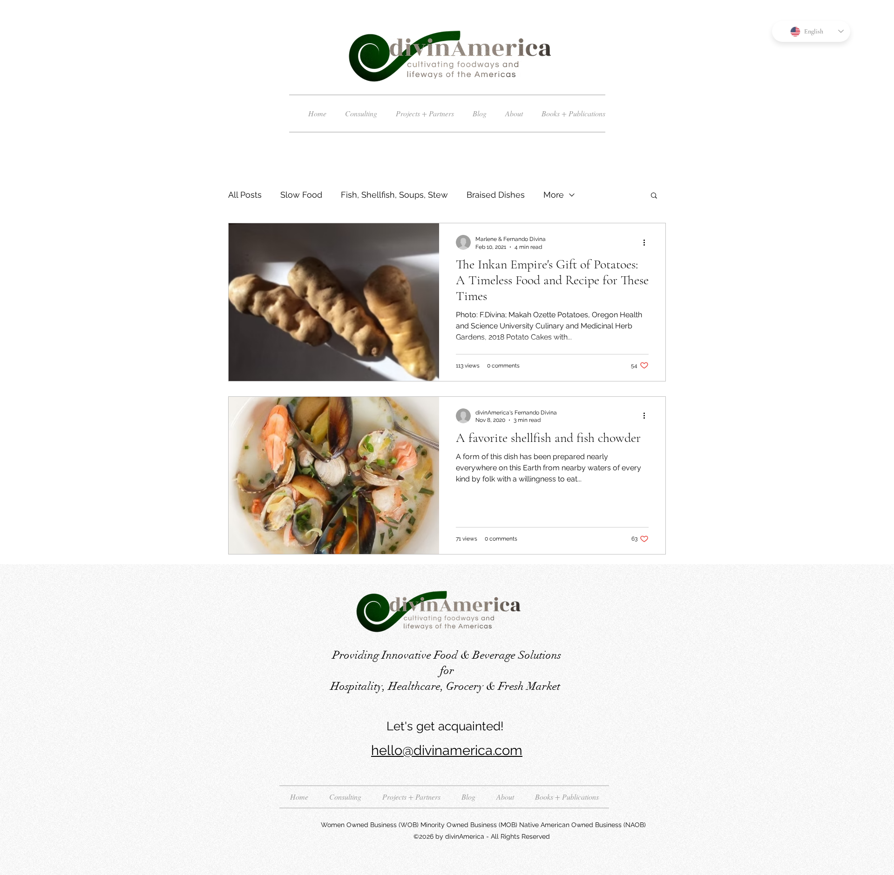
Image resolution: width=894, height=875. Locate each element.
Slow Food (301, 195)
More (553, 195)
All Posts (245, 195)
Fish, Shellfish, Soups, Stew (394, 195)
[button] (654, 196)
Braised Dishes (496, 195)
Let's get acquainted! (446, 726)
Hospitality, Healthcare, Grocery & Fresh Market (447, 686)
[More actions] (647, 242)
